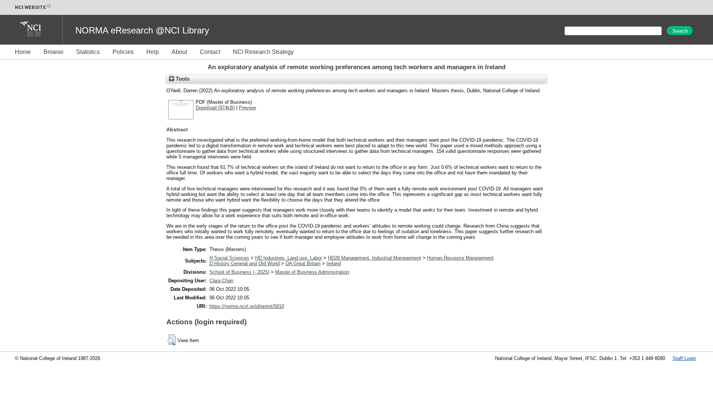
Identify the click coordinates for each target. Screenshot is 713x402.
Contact (210, 52)
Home (23, 52)
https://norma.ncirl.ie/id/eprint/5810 (246, 306)
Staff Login (684, 358)
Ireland (333, 263)
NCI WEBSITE (30, 7)
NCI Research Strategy (263, 52)
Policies (123, 52)
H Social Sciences (229, 258)
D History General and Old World (244, 263)
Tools (182, 79)
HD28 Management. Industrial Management (374, 258)
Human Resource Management (460, 258)
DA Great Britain (303, 263)
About (179, 52)
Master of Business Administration (312, 272)
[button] (171, 339)
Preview (247, 107)
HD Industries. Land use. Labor (288, 258)
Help (152, 52)
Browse (53, 52)
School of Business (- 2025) (239, 272)
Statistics (88, 52)
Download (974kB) (215, 107)
